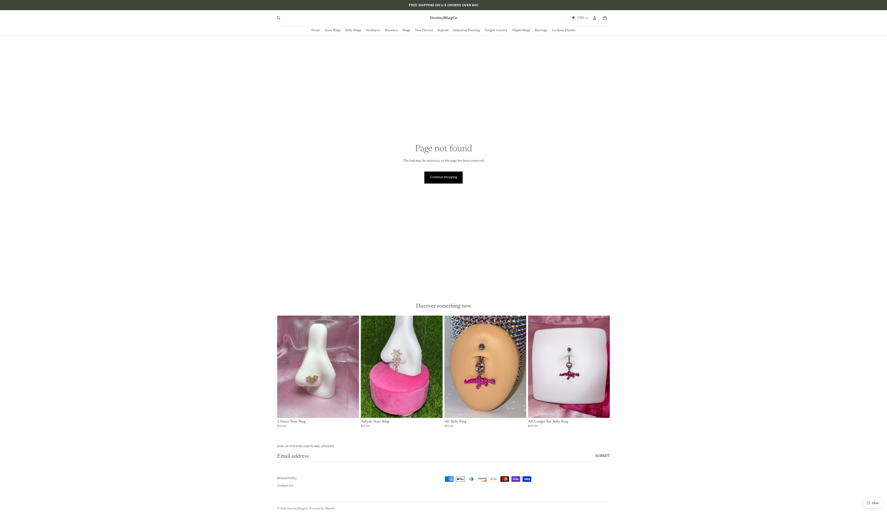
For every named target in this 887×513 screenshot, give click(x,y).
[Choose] (352, 411)
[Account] (594, 18)
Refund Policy (287, 478)
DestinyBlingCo (297, 508)
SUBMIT (602, 456)
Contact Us (285, 485)
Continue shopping (443, 177)
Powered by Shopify (322, 508)
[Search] (278, 18)
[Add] (602, 411)
